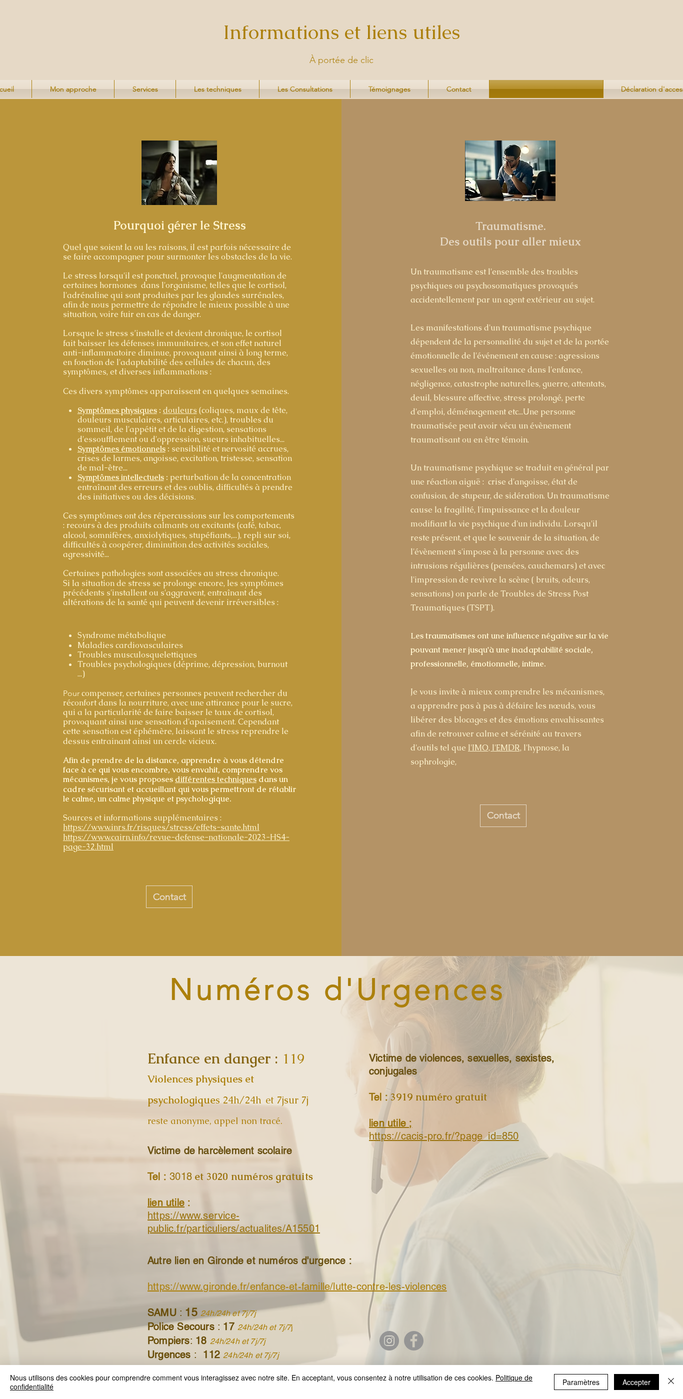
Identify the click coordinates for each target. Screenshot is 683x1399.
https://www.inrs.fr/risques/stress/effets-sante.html (161, 827)
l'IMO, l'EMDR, (495, 747)
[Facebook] (414, 1340)
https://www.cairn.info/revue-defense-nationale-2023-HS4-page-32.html (176, 842)
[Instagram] (389, 1340)
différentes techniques (215, 779)
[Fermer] (671, 1382)
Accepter (636, 1382)
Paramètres (581, 1382)
